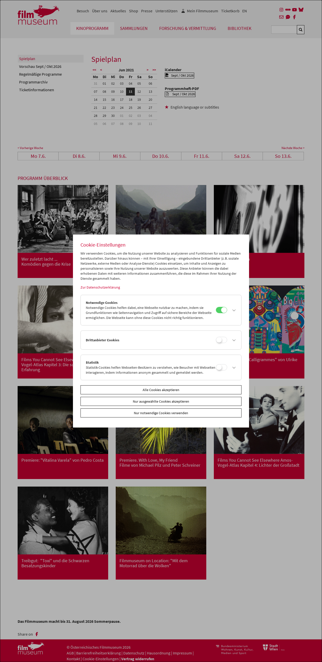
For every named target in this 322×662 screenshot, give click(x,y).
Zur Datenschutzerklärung (100, 287)
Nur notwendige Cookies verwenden (161, 413)
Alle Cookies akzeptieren (161, 390)
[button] (233, 310)
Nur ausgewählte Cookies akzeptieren (161, 401)
